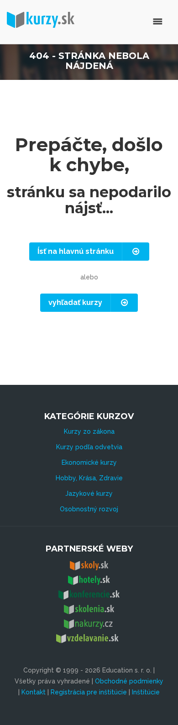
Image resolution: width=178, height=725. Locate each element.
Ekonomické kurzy (89, 462)
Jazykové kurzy (89, 493)
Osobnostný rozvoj (89, 509)
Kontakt (33, 692)
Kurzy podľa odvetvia (89, 447)
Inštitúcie (146, 692)
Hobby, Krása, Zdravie (89, 478)
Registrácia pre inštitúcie (89, 692)
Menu (119, 21)
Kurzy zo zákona (89, 431)
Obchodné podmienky (129, 681)
